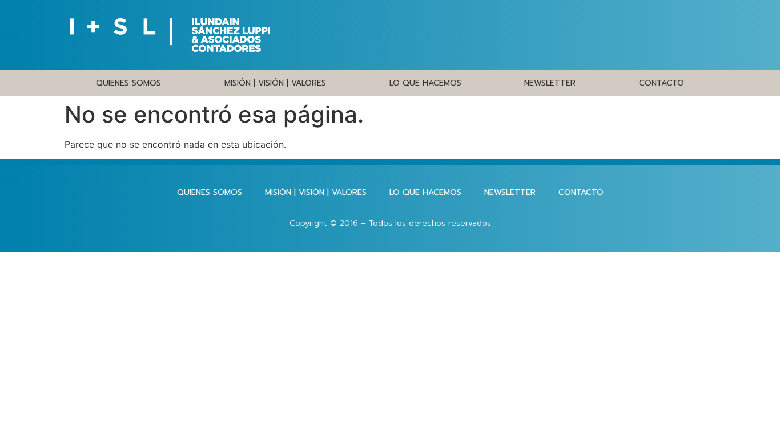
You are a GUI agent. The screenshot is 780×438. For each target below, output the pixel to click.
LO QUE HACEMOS (425, 83)
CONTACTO (661, 83)
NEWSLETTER (550, 83)
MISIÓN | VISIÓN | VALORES (275, 83)
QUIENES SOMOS (128, 83)
